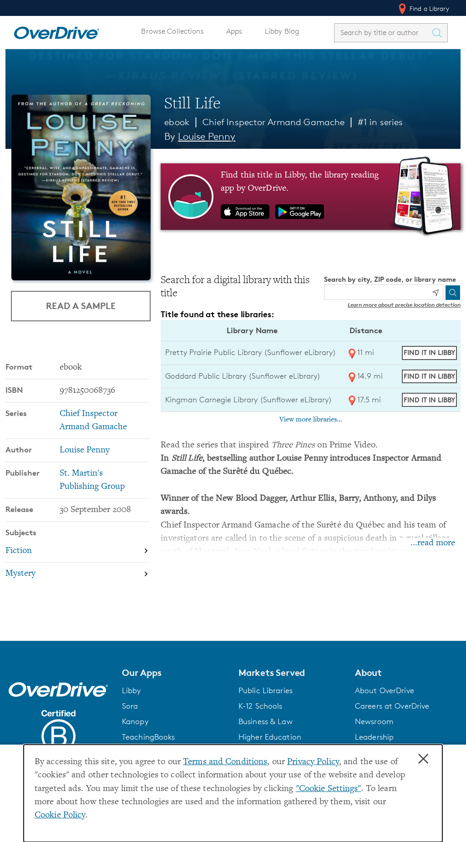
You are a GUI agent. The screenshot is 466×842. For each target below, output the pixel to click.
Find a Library (428, 8)
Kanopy (135, 721)
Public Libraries (265, 690)
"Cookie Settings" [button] (328, 789)
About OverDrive (384, 690)
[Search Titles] (439, 33)
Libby (131, 690)
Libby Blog (282, 31)
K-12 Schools (260, 705)
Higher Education (269, 736)
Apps (234, 31)
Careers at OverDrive (392, 705)
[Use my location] (435, 292)
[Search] (453, 292)
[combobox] (382, 32)
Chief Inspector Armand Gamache (274, 122)
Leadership (374, 736)
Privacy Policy (313, 762)
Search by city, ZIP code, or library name (390, 279)
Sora (130, 705)
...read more (432, 543)
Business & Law (265, 721)
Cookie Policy (60, 815)
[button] (175, 673)
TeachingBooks (148, 736)
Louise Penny (206, 136)
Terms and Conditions (225, 762)
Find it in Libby (429, 352)
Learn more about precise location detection (404, 304)
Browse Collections (172, 31)
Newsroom (374, 721)
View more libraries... (310, 419)
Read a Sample (81, 305)
